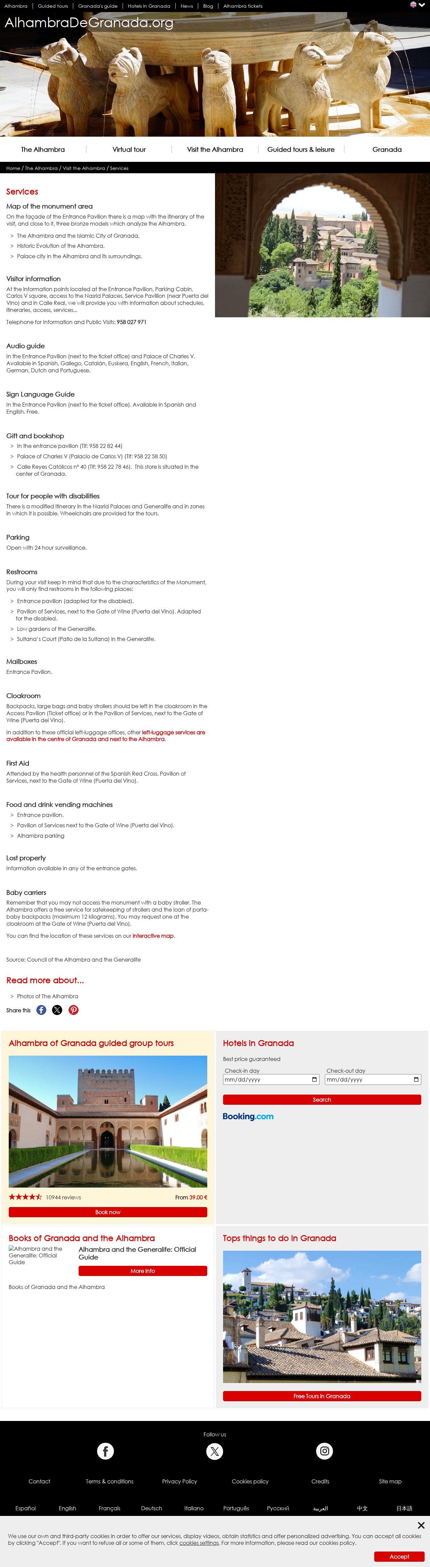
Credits (320, 1481)
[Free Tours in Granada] (322, 1316)
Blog (208, 6)
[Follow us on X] (214, 1451)
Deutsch (151, 1508)
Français (109, 1508)
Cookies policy (250, 1481)
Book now (107, 1212)
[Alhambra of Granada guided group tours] (108, 1121)
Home (13, 168)
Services (119, 168)
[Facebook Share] (41, 1010)
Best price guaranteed (252, 1059)
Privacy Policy (179, 1481)
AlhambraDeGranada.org (89, 22)
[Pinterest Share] (73, 1010)
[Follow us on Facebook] (105, 1451)
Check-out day (346, 1070)
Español (25, 1508)
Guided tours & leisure (301, 149)
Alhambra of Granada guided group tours (91, 1043)
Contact (39, 1481)
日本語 (404, 1508)
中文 (362, 1508)
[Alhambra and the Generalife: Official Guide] (41, 1255)
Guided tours (53, 6)
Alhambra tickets (242, 6)
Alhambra (16, 6)
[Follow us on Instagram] (324, 1451)
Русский (278, 1508)
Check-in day (242, 1070)
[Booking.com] (248, 1117)
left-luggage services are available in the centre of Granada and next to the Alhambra (105, 736)
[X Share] (57, 1010)
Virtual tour (129, 149)
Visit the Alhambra (215, 149)
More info (143, 1271)
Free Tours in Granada (322, 1396)
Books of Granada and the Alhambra (82, 1238)
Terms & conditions (109, 1481)
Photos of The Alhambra (47, 996)
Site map (390, 1481)
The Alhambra (43, 149)
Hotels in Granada (149, 6)
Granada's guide (98, 6)
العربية (320, 1508)
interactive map (153, 935)
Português (236, 1508)
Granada (387, 149)
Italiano (194, 1508)
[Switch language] (413, 4)
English (67, 1508)
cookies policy (337, 1542)
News (187, 6)
